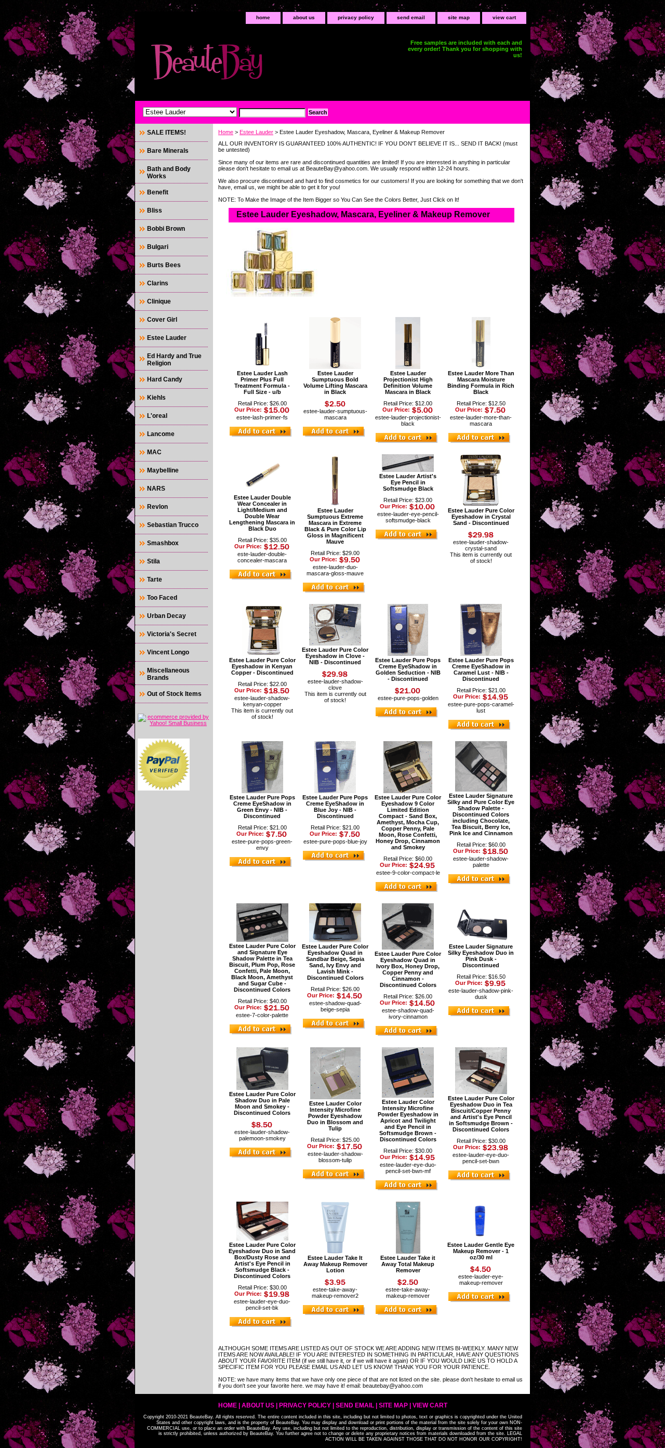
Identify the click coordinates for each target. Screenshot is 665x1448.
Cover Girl (162, 319)
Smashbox (163, 543)
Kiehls (156, 397)
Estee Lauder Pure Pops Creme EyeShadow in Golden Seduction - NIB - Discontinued (408, 669)
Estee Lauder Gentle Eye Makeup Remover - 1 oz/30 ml (480, 1251)
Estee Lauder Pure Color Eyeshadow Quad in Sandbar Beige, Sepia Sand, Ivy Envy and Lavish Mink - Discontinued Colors (335, 962)
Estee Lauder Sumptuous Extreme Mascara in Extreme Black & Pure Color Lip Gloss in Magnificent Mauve (335, 526)
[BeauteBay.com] (265, 65)
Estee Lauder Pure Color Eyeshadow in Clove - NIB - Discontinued (335, 656)
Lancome (161, 434)
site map (459, 17)
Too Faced (162, 597)
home (263, 17)
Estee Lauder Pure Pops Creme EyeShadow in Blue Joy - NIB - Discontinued (335, 806)
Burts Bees (164, 265)
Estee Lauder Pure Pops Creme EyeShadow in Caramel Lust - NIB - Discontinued (481, 669)
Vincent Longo (168, 652)
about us (304, 17)
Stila (153, 561)
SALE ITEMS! (166, 132)
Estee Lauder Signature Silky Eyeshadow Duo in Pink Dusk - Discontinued (481, 955)
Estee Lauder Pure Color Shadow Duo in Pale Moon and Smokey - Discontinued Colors (262, 1103)
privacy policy (356, 17)
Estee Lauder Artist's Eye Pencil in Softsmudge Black (407, 482)
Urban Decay (166, 616)
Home (225, 132)
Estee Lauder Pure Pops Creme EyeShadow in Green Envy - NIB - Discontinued (262, 806)
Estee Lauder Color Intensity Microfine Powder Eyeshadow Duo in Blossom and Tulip (335, 1115)
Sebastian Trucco (172, 525)
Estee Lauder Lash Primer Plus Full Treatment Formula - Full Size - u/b (262, 382)
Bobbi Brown (166, 228)
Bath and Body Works (169, 172)
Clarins (157, 283)
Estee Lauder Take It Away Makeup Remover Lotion (335, 1264)
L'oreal (157, 415)
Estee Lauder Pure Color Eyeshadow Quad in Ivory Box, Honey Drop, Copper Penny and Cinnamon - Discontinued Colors (408, 969)
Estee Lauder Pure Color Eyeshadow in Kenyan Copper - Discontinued (262, 666)
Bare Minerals (168, 150)
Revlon (157, 506)
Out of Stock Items (174, 693)
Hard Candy (164, 379)
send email (411, 17)
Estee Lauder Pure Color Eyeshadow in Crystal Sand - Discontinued (481, 516)
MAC (154, 452)
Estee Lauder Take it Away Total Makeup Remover (407, 1264)
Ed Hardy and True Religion (174, 359)
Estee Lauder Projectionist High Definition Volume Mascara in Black (408, 382)
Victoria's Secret (171, 634)
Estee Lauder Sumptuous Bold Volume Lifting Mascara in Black (335, 382)
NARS (156, 488)
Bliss (154, 210)
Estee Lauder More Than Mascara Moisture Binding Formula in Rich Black (480, 382)
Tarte (154, 579)
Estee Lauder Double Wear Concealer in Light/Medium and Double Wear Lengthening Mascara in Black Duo (262, 513)
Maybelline (163, 470)
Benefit (157, 192)
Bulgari (157, 247)
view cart (504, 17)
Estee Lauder (256, 132)
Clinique (159, 301)
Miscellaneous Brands (168, 674)
